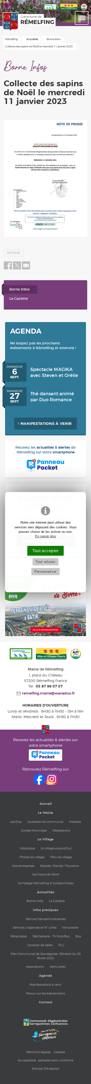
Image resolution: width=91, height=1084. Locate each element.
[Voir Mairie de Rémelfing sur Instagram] (51, 783)
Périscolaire (18, 936)
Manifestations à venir (46, 424)
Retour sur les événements (45, 993)
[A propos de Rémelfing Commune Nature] (21, 654)
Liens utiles (57, 966)
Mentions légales (38, 1052)
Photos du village (31, 857)
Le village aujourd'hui (56, 848)
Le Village (45, 839)
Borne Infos (19, 289)
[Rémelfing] (13, 22)
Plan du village (61, 857)
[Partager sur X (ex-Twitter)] (17, 268)
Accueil (45, 804)
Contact (45, 1002)
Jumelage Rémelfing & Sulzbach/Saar (46, 883)
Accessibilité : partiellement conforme (45, 1060)
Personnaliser (45, 571)
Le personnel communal (45, 822)
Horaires (75, 822)
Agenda (45, 975)
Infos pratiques (45, 910)
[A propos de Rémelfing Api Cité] (84, 10)
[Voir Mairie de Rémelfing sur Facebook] (40, 783)
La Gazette (18, 299)
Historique (27, 848)
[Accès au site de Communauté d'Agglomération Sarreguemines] (45, 1022)
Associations (35, 966)
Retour (13, 252)
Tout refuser (45, 562)
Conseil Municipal (34, 830)
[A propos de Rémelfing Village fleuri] (69, 10)
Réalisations (61, 830)
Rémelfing (11, 39)
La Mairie (45, 813)
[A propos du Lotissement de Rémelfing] (45, 635)
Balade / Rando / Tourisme (59, 866)
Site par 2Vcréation (45, 1068)
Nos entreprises (23, 866)
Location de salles (40, 945)
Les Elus (15, 822)
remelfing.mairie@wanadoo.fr (48, 693)
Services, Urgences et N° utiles (34, 927)
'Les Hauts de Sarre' (45, 874)
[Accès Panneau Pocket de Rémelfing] (45, 759)
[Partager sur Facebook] (8, 268)
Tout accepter (45, 550)
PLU (61, 945)
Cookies (59, 1052)
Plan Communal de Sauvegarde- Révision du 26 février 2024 (46, 956)
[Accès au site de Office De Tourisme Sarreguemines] (45, 1035)
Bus (78, 936)
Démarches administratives (46, 919)
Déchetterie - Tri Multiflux (51, 936)
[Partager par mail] (26, 268)
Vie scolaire (70, 927)
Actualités (45, 892)
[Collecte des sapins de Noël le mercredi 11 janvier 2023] (45, 178)
